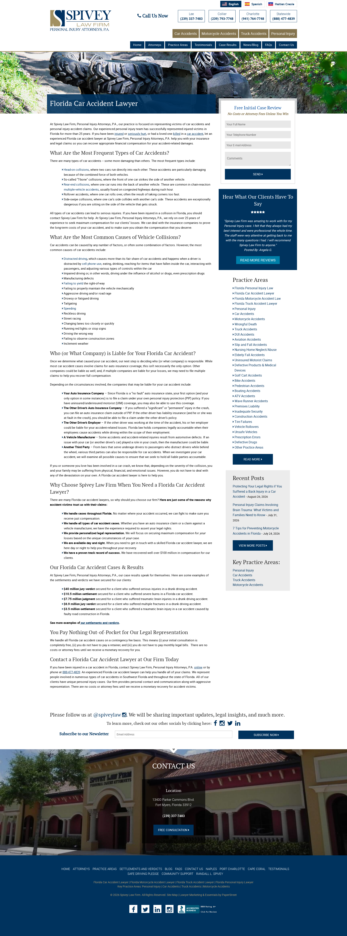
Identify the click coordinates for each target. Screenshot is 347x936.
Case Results (228, 45)
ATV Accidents (245, 396)
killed (176, 134)
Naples (211, 869)
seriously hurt (137, 134)
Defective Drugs (246, 442)
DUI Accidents (244, 334)
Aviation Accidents (248, 339)
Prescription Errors (247, 437)
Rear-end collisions (76, 184)
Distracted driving (75, 259)
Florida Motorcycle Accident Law (258, 298)
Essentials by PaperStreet (221, 895)
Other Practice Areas (249, 447)
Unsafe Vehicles (246, 432)
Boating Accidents (247, 391)
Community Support (177, 874)
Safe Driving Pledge (143, 874)
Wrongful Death (246, 324)
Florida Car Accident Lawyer (254, 293)
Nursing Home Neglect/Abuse (256, 349)
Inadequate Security (249, 411)
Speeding (70, 308)
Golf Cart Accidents (248, 375)
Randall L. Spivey (209, 874)
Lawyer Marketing (191, 895)
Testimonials (203, 45)
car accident (195, 134)
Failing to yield (73, 283)
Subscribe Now (266, 735)
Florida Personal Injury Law (254, 288)
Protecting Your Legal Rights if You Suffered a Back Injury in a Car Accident (257, 491)
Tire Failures (243, 421)
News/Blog (250, 45)
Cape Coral (256, 869)
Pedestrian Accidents (249, 386)
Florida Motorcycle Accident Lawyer (152, 882)
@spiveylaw (109, 715)
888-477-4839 (71, 672)
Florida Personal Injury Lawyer (234, 882)
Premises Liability (247, 406)
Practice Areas (178, 45)
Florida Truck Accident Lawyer (256, 303)
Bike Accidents (245, 380)
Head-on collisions (76, 170)
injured (118, 134)
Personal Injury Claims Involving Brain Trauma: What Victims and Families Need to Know (256, 510)
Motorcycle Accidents (219, 33)
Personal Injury (283, 33)
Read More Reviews (258, 260)
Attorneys (154, 45)
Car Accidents (186, 33)
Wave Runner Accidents (251, 401)
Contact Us (286, 45)
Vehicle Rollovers (247, 426)
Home (137, 45)
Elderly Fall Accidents (250, 355)
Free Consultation (173, 830)
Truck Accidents (253, 33)
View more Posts (252, 545)
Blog (168, 869)
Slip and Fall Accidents (251, 344)
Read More (252, 459)
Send (257, 174)
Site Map (172, 895)
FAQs (268, 45)
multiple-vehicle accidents (81, 189)
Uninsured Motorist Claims (253, 360)
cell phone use (91, 264)
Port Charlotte (232, 869)
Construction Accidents (251, 416)
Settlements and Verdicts (140, 869)
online (198, 667)
